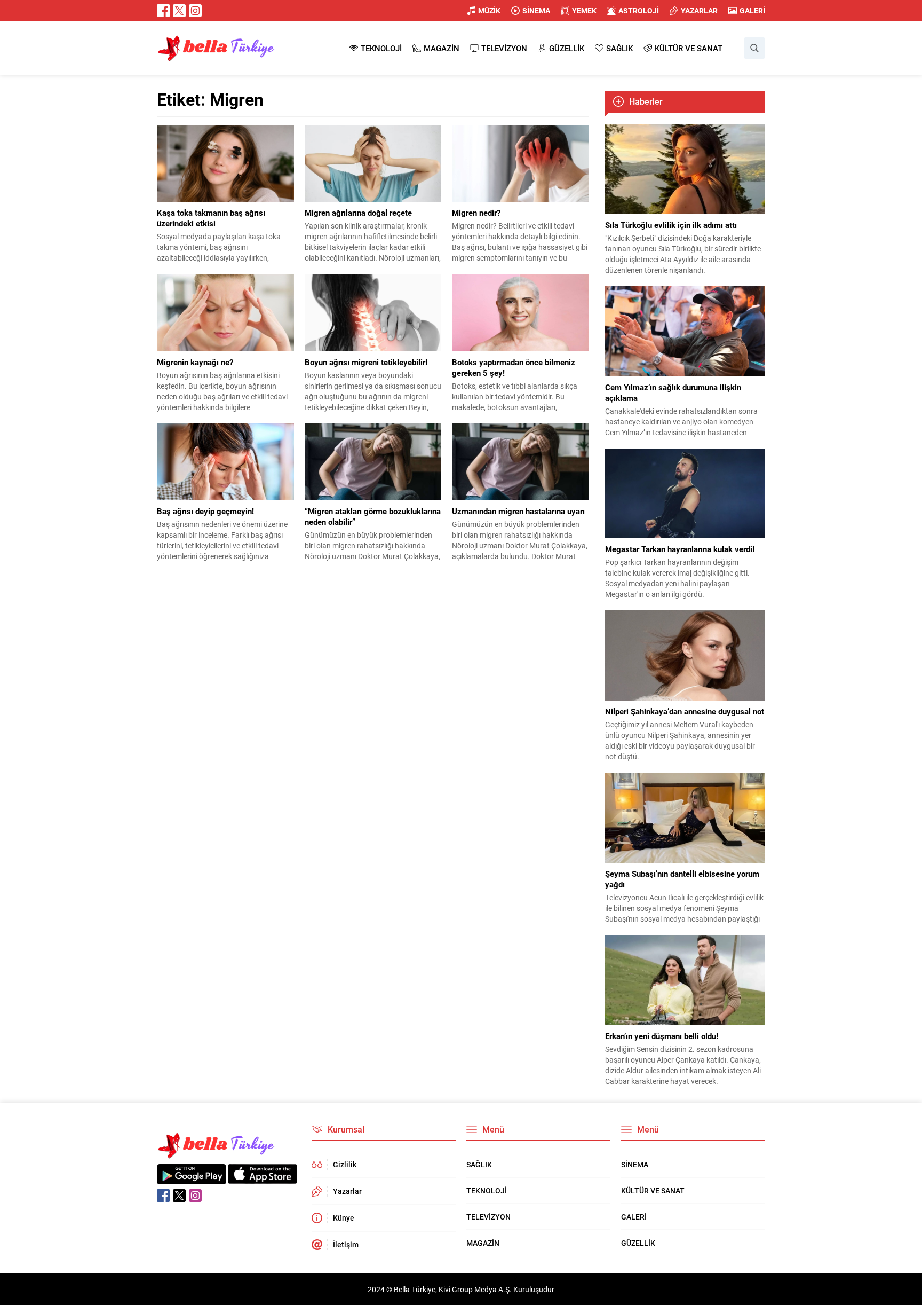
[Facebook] (163, 10)
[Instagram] (195, 10)
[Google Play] (191, 1178)
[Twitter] (179, 10)
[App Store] (262, 1178)
